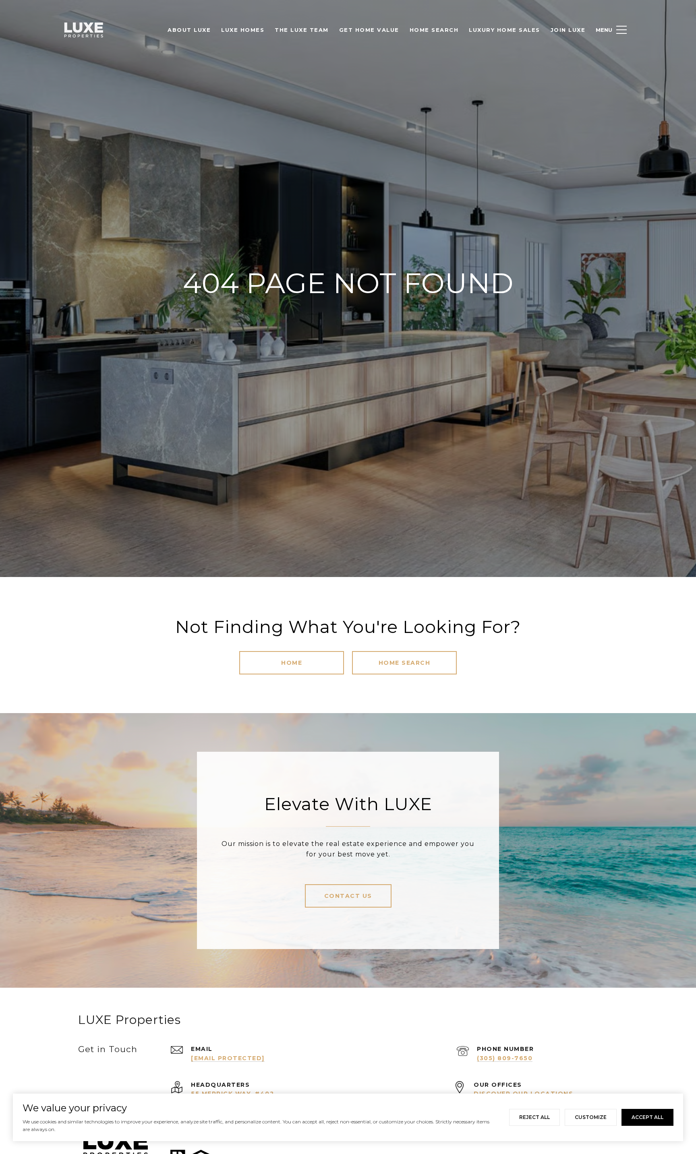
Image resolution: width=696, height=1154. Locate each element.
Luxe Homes (242, 30)
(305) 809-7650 (504, 1058)
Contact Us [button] (348, 896)
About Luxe (189, 30)
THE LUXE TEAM (302, 30)
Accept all (647, 1117)
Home (291, 662)
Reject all (534, 1117)
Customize (591, 1117)
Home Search (405, 662)
